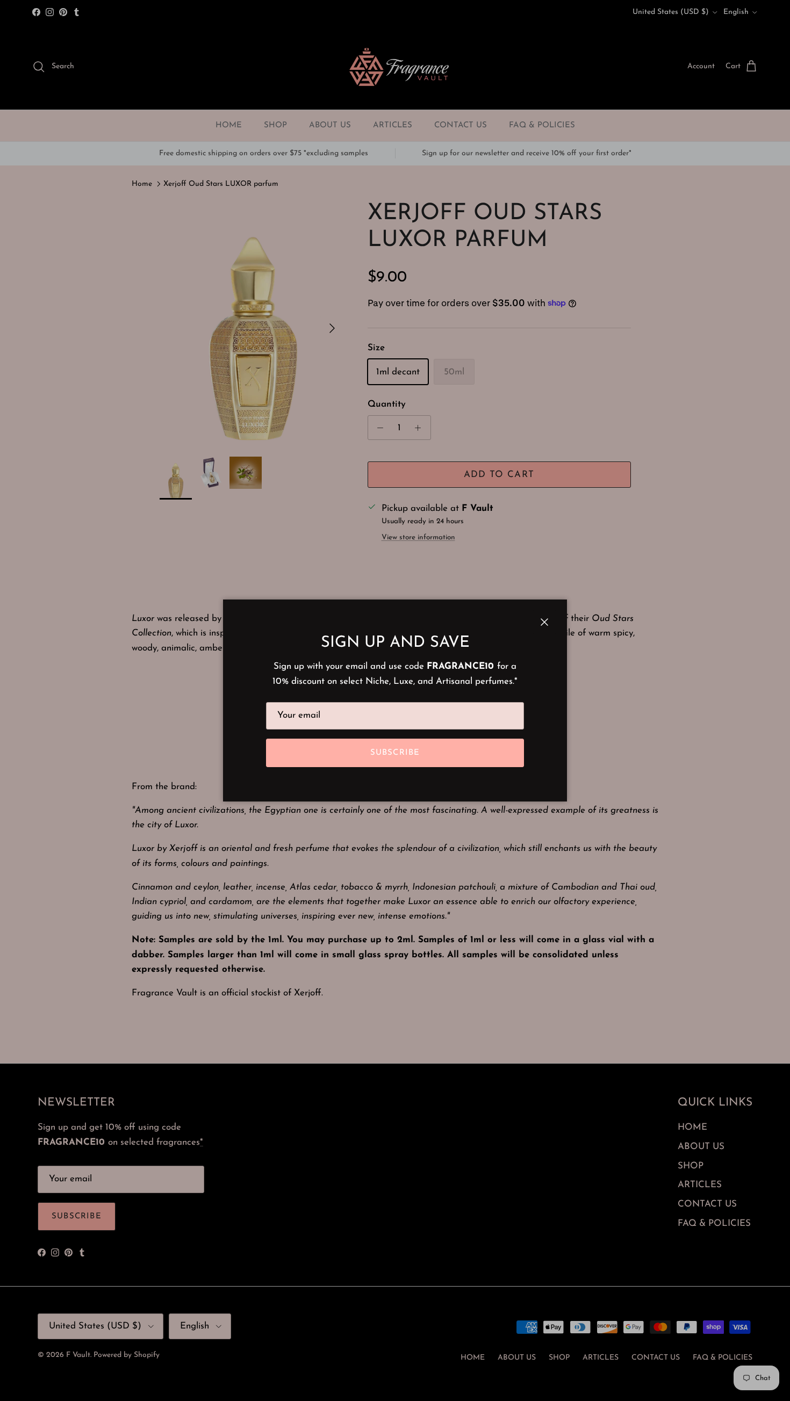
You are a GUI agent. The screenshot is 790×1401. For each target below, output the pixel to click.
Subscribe (395, 753)
